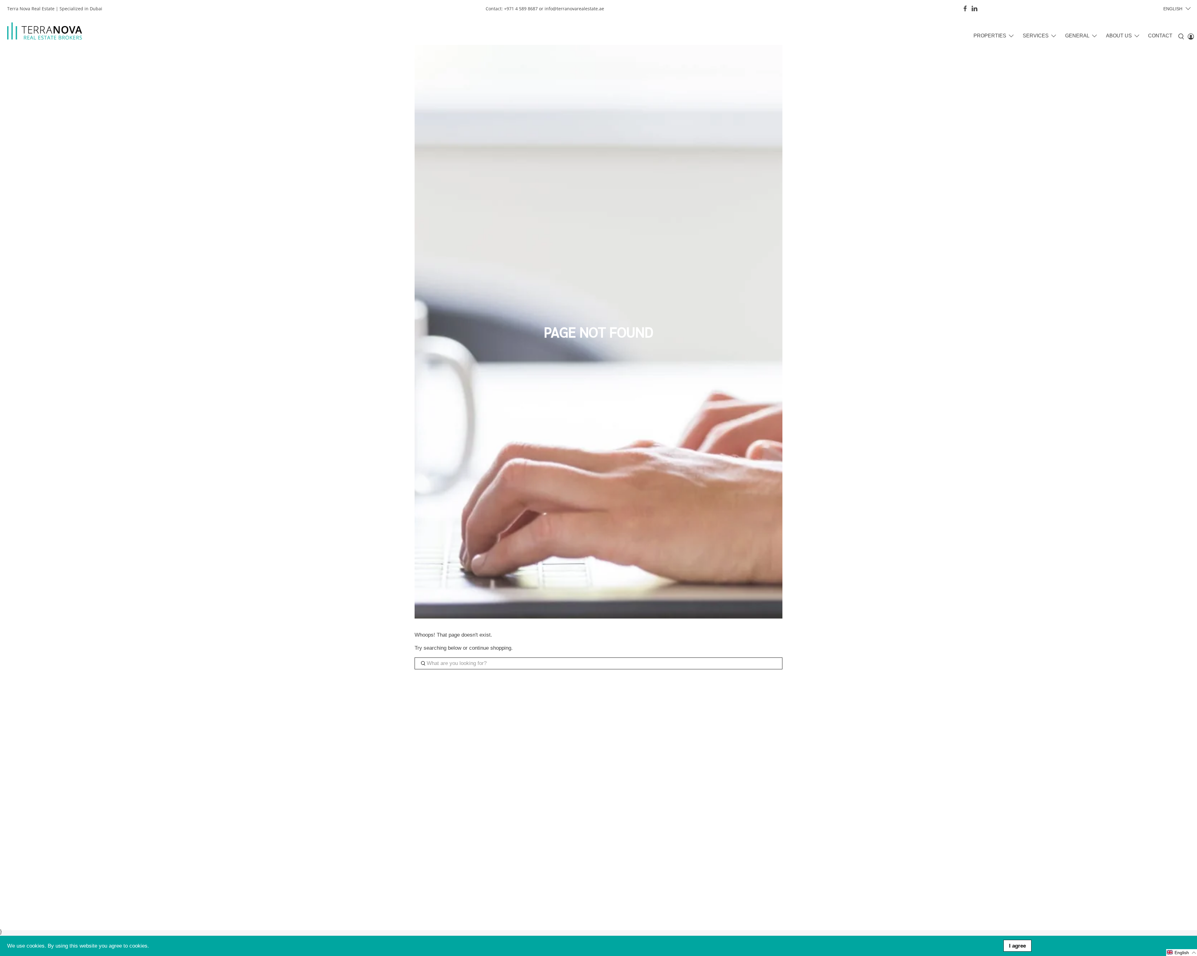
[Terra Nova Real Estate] (44, 31)
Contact (1160, 35)
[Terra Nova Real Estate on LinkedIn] (974, 8)
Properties (989, 35)
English (1172, 8)
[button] (1181, 952)
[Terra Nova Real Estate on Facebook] (965, 8)
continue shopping (490, 648)
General (1077, 35)
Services (1036, 35)
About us (1119, 35)
